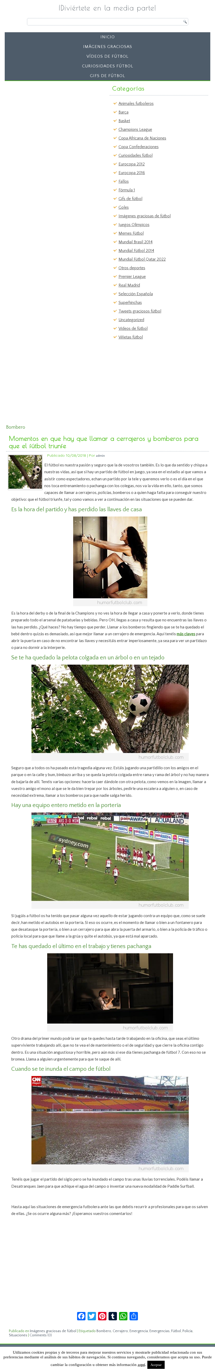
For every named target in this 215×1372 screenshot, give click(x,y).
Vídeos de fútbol (107, 56)
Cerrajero (120, 1331)
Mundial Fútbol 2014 (136, 250)
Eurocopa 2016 (132, 172)
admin (100, 456)
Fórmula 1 (127, 190)
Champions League (135, 129)
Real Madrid (129, 285)
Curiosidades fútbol (107, 66)
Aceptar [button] (156, 1365)
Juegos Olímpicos (134, 224)
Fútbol (176, 1331)
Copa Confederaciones (139, 146)
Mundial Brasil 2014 (136, 242)
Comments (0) (41, 1335)
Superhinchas (130, 302)
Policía (187, 1331)
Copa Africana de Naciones (142, 138)
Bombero (103, 1331)
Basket (124, 121)
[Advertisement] (47, 116)
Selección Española (136, 294)
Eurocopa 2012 (132, 164)
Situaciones (18, 1335)
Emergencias (159, 1331)
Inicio (107, 37)
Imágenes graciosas (107, 46)
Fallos (124, 181)
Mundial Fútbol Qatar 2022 (142, 259)
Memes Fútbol (131, 233)
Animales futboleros (136, 103)
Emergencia (139, 1331)
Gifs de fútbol (107, 75)
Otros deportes (132, 268)
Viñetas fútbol (131, 337)
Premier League (132, 276)
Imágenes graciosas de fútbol (145, 216)
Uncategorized (131, 320)
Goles (124, 207)
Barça (123, 112)
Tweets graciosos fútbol (140, 311)
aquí (141, 1365)
